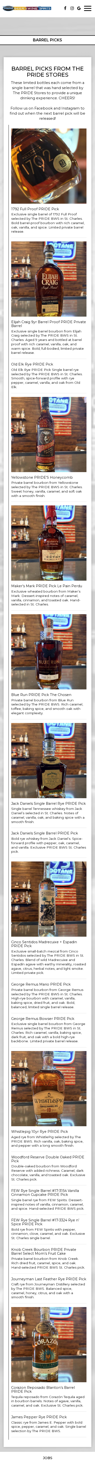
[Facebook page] (65, 8)
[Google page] (79, 8)
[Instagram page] (72, 8)
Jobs (47, 1458)
